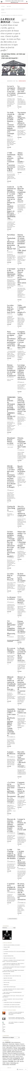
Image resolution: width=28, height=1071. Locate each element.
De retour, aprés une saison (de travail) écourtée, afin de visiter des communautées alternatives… (22, 892)
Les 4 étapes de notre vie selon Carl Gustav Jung (12, 975)
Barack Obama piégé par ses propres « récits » (21, 469)
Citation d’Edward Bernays (21, 601)
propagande (16, 1058)
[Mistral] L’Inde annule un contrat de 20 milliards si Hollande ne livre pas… (11, 683)
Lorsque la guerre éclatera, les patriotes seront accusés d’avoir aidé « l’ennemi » (22, 826)
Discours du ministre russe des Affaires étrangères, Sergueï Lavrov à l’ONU (11, 825)
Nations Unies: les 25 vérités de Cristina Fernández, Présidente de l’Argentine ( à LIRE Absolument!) (22, 243)
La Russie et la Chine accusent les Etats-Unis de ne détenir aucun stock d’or (22, 654)
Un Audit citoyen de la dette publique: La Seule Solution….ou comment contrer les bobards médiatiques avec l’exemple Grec (11, 124)
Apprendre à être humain (8, 978)
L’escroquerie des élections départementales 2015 (11, 272)
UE (18, 1061)
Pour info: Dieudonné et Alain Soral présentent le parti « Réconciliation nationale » (22, 759)
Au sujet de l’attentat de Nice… (9, 955)
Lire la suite (9, 106)
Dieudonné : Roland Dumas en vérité (11, 440)
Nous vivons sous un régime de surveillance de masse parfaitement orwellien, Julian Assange (11, 339)
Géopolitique (21, 1048)
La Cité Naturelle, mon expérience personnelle (12, 1004)
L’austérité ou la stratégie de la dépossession (11, 887)
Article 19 (3, 12)
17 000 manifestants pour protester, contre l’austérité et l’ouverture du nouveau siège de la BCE (11, 161)
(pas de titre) (6, 949)
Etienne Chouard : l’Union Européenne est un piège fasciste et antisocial (11, 370)
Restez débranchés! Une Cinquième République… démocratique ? (11, 629)
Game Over (6, 953)
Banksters (5, 1044)
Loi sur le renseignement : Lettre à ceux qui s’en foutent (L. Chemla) (11, 90)
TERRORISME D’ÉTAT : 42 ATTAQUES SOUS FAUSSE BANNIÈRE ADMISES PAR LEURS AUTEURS (11, 407)
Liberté (9, 1051)
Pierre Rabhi (9, 1058)
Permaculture (11, 1056)
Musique (5, 1053)
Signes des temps (18, 1059)
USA (4, 1063)
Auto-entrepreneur (15, 1042)
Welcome (9, 6)
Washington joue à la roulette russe (22, 711)
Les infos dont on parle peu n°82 (10, 576)
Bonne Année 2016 (7, 973)
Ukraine (22, 1061)
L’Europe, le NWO (7, 947)
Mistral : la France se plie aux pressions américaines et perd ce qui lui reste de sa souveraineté (22, 685)
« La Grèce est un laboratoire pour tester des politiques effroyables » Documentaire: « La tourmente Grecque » (11, 791)
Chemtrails (11, 1044)
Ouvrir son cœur (6, 982)
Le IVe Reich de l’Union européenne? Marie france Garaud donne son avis (22, 194)
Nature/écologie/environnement (16, 1053)
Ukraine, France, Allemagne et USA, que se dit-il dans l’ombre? (22, 443)
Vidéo (8, 620)
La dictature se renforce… (11, 599)
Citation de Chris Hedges (11, 508)
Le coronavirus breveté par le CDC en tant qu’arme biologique (14, 951)
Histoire (5, 1050)
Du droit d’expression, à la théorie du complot (21, 577)
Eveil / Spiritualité (7, 1047)
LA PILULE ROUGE (8, 20)
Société (10, 1061)
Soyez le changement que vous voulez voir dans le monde (12, 9)
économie (13, 1064)
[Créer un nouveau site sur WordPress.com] (14, 1)
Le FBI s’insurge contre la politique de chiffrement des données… (11, 855)
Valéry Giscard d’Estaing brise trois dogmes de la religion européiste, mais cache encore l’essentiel (22, 405)
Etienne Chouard (20, 1045)
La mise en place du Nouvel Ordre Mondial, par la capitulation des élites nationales (22, 276)
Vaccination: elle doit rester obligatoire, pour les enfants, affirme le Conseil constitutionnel (22, 119)
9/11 (4, 1042)
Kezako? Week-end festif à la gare (10, 986)
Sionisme (5, 1061)
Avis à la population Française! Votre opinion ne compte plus (22, 510)
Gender (15, 1048)
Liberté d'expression (16, 1051)
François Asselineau (8, 1048)
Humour (9, 1050)
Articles (8, 1042)
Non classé (12, 1055)
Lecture (4, 1051)
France (14, 1047)
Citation (19, 596)
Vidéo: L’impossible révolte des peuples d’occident (22, 309)
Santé (22, 1058)
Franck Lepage (21, 1047)
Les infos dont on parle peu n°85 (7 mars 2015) (11, 308)
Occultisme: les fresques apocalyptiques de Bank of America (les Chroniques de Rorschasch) (16, 1013)
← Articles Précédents (12, 918)
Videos (8, 1063)
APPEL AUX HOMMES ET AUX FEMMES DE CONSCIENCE (11, 15)
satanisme (5, 1059)
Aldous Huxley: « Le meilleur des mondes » (21, 157)
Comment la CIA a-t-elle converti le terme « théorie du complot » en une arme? (21, 789)
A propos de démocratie (11, 753)
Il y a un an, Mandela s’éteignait (11, 650)
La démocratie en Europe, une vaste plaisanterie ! (22, 90)
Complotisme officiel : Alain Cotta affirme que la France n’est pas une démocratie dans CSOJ (22, 339)
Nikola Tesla (6, 1054)
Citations (17, 1044)
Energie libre (12, 1045)
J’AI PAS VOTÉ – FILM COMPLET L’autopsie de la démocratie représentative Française (22, 859)
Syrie (15, 1061)
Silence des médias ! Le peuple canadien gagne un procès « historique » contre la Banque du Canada (22, 539)
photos (17, 1056)
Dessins (22, 1044)
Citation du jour (6, 984)
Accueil (3, 6)
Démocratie (6, 1045)
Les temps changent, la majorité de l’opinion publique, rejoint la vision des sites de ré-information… (22, 373)
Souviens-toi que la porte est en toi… (10, 980)
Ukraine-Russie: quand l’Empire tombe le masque (12, 1006)
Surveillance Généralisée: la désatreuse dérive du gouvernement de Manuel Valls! (11, 242)
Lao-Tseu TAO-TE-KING (18, 1050)
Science (10, 1059)
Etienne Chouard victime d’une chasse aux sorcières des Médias (21, 626)
